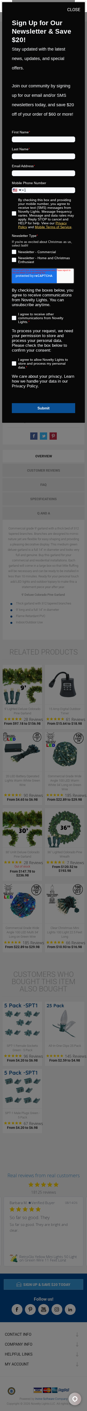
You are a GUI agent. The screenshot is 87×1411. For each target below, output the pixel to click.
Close (73, 9)
